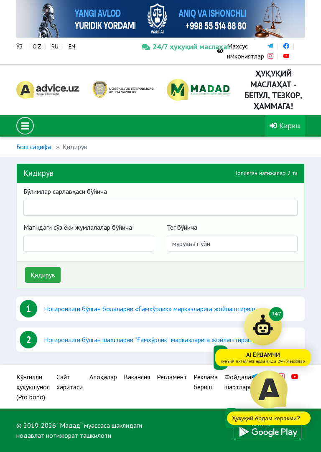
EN (72, 46)
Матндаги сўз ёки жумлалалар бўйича (77, 227)
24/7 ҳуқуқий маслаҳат (178, 46)
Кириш (289, 125)
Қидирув (43, 275)
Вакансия (137, 377)
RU (55, 46)
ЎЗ (19, 46)
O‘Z (37, 46)
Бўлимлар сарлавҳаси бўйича (65, 191)
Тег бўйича (182, 227)
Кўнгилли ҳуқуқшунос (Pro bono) (33, 387)
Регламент (172, 377)
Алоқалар (103, 377)
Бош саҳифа (33, 146)
